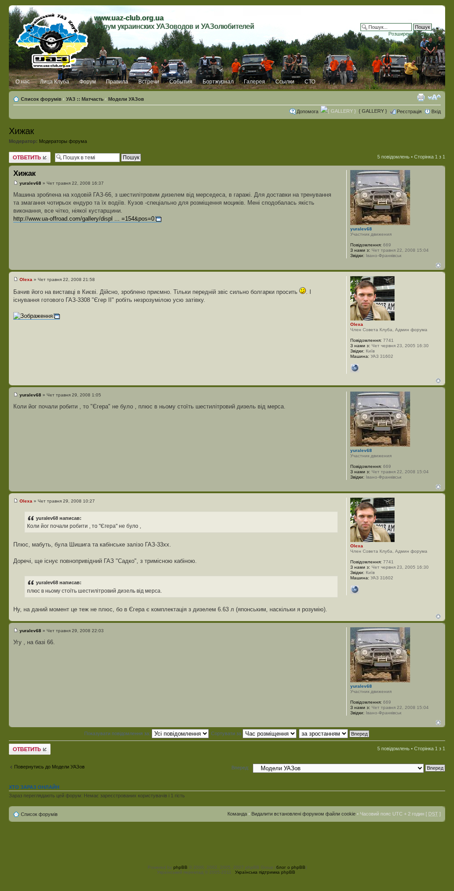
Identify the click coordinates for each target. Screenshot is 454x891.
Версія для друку (421, 97)
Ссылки (284, 82)
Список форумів (41, 99)
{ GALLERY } (373, 111)
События (180, 82)
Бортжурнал (218, 82)
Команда (237, 813)
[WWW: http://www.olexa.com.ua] (354, 368)
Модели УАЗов (126, 99)
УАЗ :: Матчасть (85, 99)
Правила (117, 82)
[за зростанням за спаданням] (334, 733)
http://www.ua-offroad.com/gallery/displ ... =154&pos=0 (83, 218)
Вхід (436, 111)
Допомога (307, 111)
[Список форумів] (52, 39)
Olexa (26, 279)
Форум (87, 82)
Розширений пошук (410, 33)
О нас (23, 82)
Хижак (21, 131)
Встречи (148, 82)
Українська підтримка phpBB (265, 872)
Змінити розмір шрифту (434, 97)
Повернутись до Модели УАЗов (49, 766)
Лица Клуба (54, 82)
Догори (438, 265)
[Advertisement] (227, 842)
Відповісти (20, 154)
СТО (310, 82)
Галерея (254, 82)
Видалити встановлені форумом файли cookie (303, 813)
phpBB (180, 867)
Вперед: (240, 767)
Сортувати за (227, 733)
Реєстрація (409, 111)
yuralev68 (30, 183)
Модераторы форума (63, 141)
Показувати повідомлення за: (118, 733)
